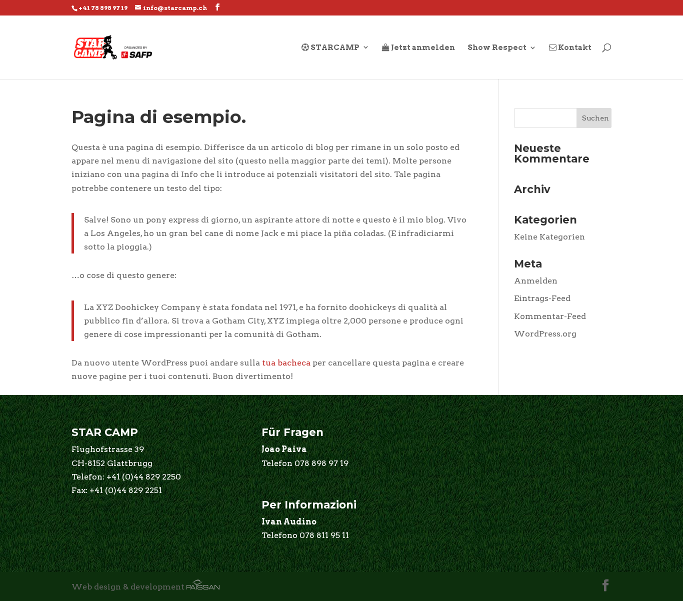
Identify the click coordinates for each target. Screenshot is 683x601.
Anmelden (536, 281)
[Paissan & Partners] (203, 587)
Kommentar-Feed (550, 316)
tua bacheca (286, 363)
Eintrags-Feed (542, 298)
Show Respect (497, 48)
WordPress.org (545, 333)
